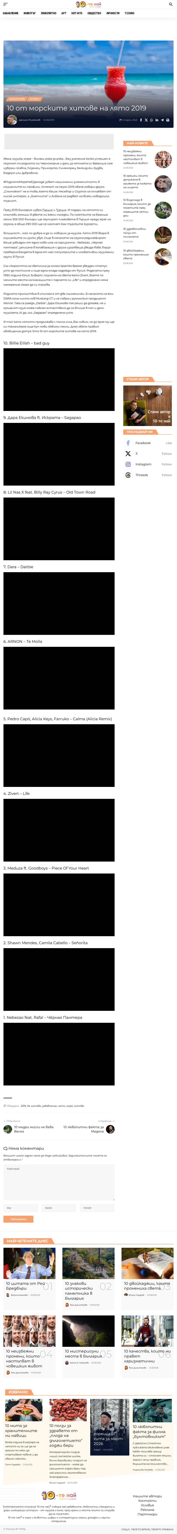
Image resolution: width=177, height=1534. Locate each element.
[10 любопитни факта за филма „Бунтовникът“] (152, 1410)
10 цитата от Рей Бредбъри (25, 1286)
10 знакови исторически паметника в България (79, 1291)
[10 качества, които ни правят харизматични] (148, 1331)
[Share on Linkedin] (157, 120)
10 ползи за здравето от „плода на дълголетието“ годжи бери (65, 1435)
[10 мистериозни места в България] (88, 1331)
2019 (23, 1105)
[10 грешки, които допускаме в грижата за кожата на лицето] (163, 184)
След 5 (97, 1449)
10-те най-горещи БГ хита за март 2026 (108, 1436)
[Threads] (147, 475)
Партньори (147, 1514)
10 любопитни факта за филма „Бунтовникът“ (149, 1431)
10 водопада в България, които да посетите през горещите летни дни (137, 207)
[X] (147, 454)
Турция (61, 210)
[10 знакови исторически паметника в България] (88, 1263)
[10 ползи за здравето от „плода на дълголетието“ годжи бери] (68, 1410)
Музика (35, 99)
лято (61, 1105)
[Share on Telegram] (162, 120)
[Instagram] (147, 464)
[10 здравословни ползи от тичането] (163, 235)
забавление (49, 1105)
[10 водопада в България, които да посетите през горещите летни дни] (163, 210)
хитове (79, 1105)
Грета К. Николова (79, 1363)
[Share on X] (146, 120)
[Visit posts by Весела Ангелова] (8, 1295)
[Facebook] (147, 443)
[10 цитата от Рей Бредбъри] (29, 1263)
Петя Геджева (12, 1464)
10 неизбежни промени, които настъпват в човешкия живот (24, 1358)
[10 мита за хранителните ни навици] (24, 1410)
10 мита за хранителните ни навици (21, 1430)
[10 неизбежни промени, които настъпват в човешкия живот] (163, 159)
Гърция (47, 210)
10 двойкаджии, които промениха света (136, 254)
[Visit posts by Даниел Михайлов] (12, 120)
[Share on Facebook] (140, 120)
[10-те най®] (88, 4)
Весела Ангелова (19, 1295)
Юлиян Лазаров (136, 1295)
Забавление (17, 99)
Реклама (147, 1510)
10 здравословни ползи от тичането (134, 232)
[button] (6, 4)
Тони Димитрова (78, 1305)
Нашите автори (147, 1496)
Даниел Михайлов (29, 120)
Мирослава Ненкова (143, 1470)
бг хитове (34, 1105)
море (69, 1105)
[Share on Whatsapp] (151, 120)
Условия (147, 1505)
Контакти (147, 1501)
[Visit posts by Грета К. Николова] (67, 1363)
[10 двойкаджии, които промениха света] (163, 256)
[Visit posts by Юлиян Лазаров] (126, 1295)
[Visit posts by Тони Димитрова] (67, 1305)
